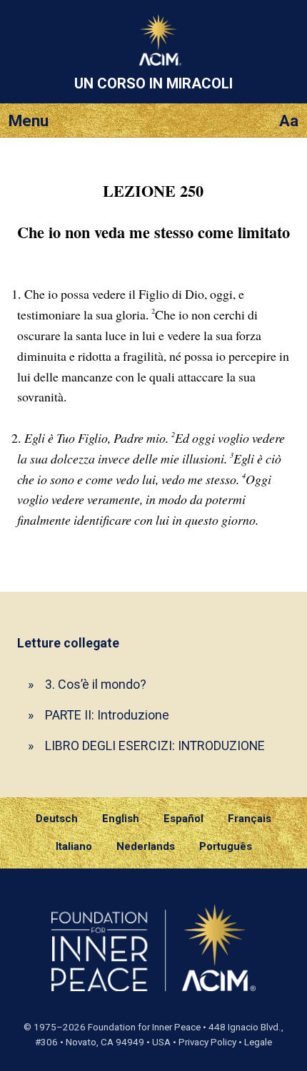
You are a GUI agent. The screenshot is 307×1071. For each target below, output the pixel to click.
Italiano (74, 846)
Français (249, 818)
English (120, 818)
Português (225, 846)
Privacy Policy (207, 1042)
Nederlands (145, 846)
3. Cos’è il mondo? (95, 684)
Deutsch (57, 818)
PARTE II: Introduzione (107, 714)
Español (183, 818)
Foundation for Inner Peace (144, 1027)
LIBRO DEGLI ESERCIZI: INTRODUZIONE (155, 745)
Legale (258, 1042)
